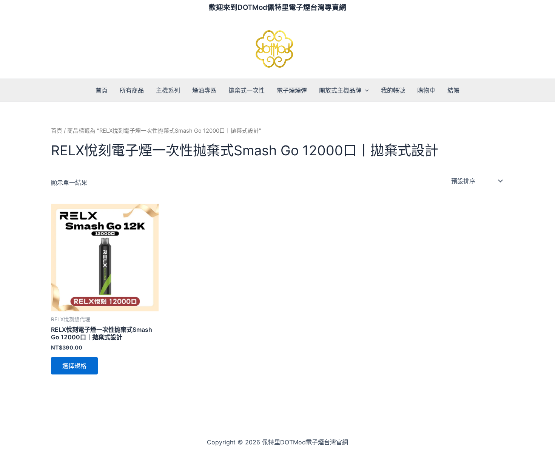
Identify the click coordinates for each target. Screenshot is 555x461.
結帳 (453, 90)
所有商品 (132, 90)
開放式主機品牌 (340, 90)
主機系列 (168, 90)
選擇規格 (74, 366)
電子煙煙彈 (292, 90)
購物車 (426, 90)
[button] (365, 90)
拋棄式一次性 (246, 90)
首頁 (102, 90)
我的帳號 (393, 90)
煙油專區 (204, 90)
